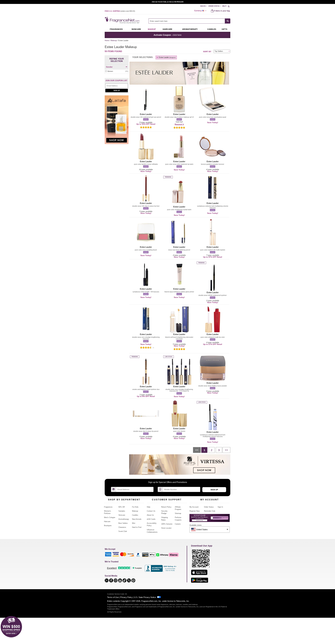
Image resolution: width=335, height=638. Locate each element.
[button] (146, 101)
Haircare (167, 29)
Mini (133, 523)
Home (107, 40)
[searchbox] (187, 21)
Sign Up (116, 90)
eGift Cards (151, 519)
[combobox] (189, 21)
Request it (179, 124)
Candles (135, 515)
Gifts (224, 29)
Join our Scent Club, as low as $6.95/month (167, 2)
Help (224, 6)
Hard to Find (136, 527)
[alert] (200, 10)
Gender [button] (109, 67)
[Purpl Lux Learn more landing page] (209, 519)
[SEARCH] (227, 21)
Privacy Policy (126, 597)
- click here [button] (168, 35)
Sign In (203, 6)
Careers (178, 524)
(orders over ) (120, 11)
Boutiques (108, 526)
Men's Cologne (109, 517)
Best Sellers (123, 523)
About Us (150, 515)
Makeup (152, 29)
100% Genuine (166, 524)
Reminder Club (209, 511)
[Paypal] (138, 554)
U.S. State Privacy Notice (145, 597)
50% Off (121, 507)
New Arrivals (136, 519)
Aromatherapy (123, 519)
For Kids (135, 507)
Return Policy (166, 507)
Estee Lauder (166, 57)
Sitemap (178, 513)
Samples (121, 511)
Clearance (122, 527)
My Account (194, 507)
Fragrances (116, 29)
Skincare (136, 29)
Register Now (194, 511)
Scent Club (122, 531)
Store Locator (166, 528)
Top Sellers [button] (218, 51)
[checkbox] (116, 71)
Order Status (213, 6)
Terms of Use (113, 597)
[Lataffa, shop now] (117, 121)
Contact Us (151, 511)
